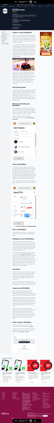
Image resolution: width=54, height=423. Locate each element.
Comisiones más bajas (35, 394)
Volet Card (14, 397)
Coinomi (27, 331)
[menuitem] (18, 4)
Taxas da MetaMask (4, 37)
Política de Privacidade (46, 396)
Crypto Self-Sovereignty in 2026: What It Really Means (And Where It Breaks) (26, 397)
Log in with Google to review (24, 342)
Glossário (44, 394)
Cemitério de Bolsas (46, 398)
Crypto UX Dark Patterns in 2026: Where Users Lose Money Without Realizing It (26, 394)
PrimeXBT (3, 394)
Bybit (3, 393)
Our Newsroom (45, 402)
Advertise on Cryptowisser (47, 406)
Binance (3, 396)
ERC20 (13, 28)
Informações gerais (4, 34)
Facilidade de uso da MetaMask (4, 40)
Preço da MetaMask (4, 38)
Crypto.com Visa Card (16, 398)
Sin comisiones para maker (36, 398)
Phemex (3, 398)
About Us (44, 401)
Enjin (21, 331)
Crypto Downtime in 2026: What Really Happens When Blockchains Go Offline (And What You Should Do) (26, 401)
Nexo (3, 397)
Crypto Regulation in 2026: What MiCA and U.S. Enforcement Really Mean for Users (26, 409)
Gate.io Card (14, 396)
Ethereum (16, 28)
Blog (43, 397)
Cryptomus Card (15, 393)
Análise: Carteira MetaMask (5, 33)
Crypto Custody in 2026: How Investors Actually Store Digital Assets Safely (27, 405)
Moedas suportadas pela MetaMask (5, 36)
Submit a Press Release (46, 407)
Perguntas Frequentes (46, 393)
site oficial (31, 326)
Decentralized (34, 393)
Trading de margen (35, 397)
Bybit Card (14, 394)
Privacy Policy (34, 417)
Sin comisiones (34, 396)
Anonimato (3, 41)
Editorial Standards (45, 403)
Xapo (23, 331)
